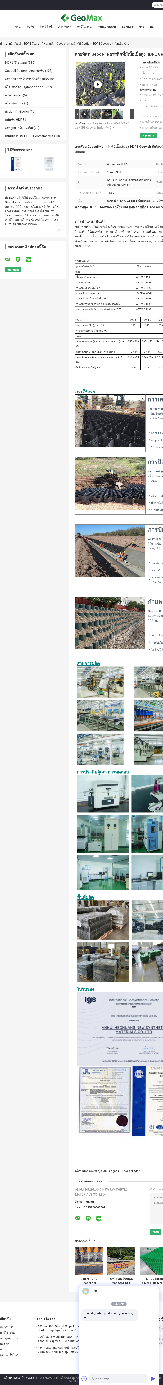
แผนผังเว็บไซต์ (9, 1355)
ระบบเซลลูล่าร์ (110, 1171)
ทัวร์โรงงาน (84, 26)
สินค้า (30, 26)
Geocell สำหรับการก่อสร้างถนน (27, 79)
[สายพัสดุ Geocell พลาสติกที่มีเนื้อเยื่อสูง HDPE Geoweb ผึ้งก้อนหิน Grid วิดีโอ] (98, 84)
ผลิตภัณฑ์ (15, 43)
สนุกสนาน (148, 135)
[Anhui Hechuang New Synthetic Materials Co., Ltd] (81, 18)
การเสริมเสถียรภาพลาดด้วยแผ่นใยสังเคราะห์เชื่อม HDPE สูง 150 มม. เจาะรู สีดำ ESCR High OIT (62, 1350)
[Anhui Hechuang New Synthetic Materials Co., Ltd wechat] (31, 259)
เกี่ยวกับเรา (64, 26)
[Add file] (84, 1378)
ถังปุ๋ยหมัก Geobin (17, 111)
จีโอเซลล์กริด (14, 103)
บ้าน (18, 26)
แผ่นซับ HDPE (14, 120)
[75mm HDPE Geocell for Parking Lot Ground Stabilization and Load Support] (89, 1261)
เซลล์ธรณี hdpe (130, 1171)
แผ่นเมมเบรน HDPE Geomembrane (29, 136)
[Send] (153, 1378)
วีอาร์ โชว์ (46, 26)
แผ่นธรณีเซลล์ (90, 1171)
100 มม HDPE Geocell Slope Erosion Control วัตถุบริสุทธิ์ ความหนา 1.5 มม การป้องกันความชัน (63, 1329)
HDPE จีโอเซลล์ (33, 43)
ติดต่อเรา (127, 26)
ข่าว (141, 26)
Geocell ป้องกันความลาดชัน (24, 71)
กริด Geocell (13, 95)
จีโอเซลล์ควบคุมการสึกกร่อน (25, 87)
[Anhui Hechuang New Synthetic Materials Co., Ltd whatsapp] (20, 259)
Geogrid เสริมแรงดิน (19, 128)
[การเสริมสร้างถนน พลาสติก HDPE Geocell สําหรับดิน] (121, 1261)
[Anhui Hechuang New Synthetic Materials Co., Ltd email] (10, 259)
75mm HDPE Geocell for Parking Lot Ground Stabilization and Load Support (89, 1281)
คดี (152, 26)
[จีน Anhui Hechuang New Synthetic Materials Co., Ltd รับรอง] (16, 164)
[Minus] (153, 1291)
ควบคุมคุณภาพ (107, 26)
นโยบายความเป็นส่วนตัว (19, 1378)
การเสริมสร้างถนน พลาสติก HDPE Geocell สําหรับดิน (121, 1281)
